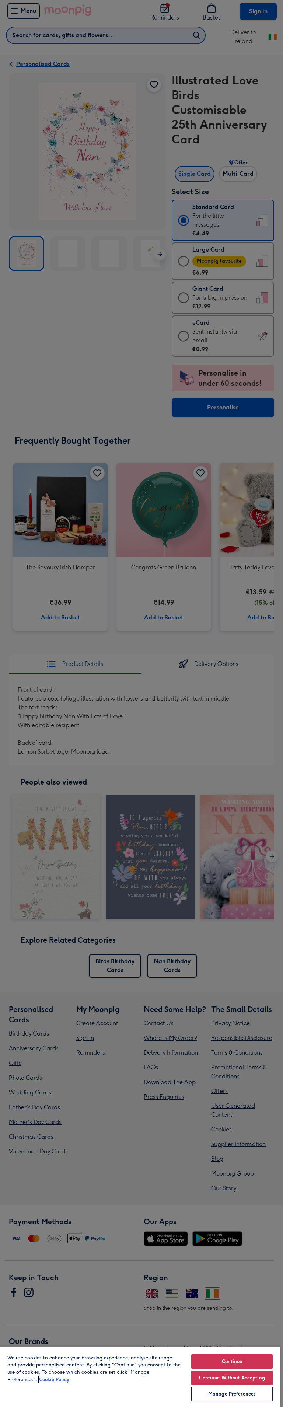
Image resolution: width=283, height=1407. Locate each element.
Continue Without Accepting (232, 1377)
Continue (232, 1361)
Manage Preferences (232, 1394)
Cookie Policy (54, 1379)
